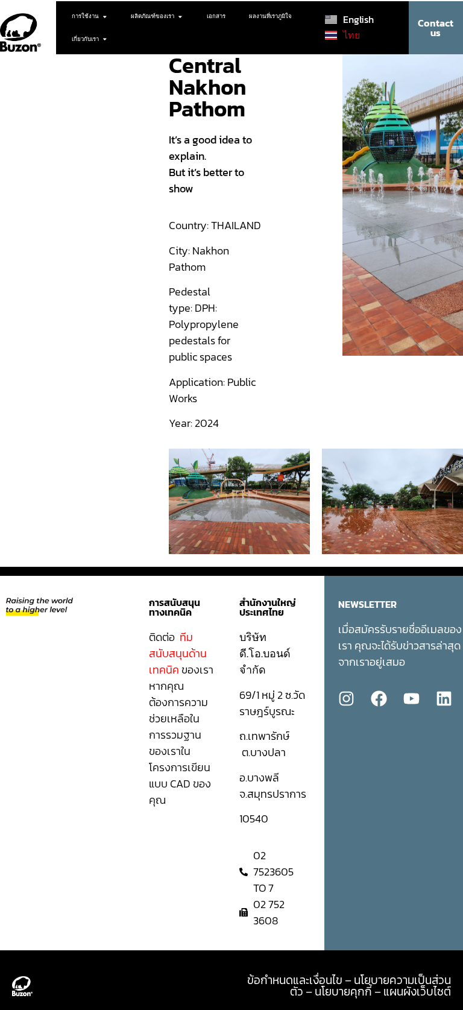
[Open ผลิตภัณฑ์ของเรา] (180, 16)
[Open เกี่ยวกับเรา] (105, 39)
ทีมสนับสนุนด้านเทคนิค (178, 653)
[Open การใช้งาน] (105, 16)
